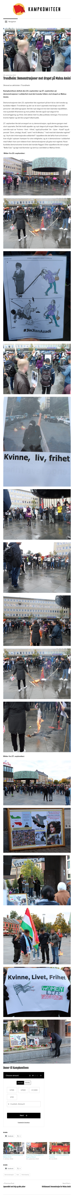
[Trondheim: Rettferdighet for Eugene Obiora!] (36, 1148)
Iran (18, 1174)
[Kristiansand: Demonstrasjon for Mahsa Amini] (13, 1148)
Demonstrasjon (9, 1174)
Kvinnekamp (25, 1174)
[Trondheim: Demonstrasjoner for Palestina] (59, 1148)
